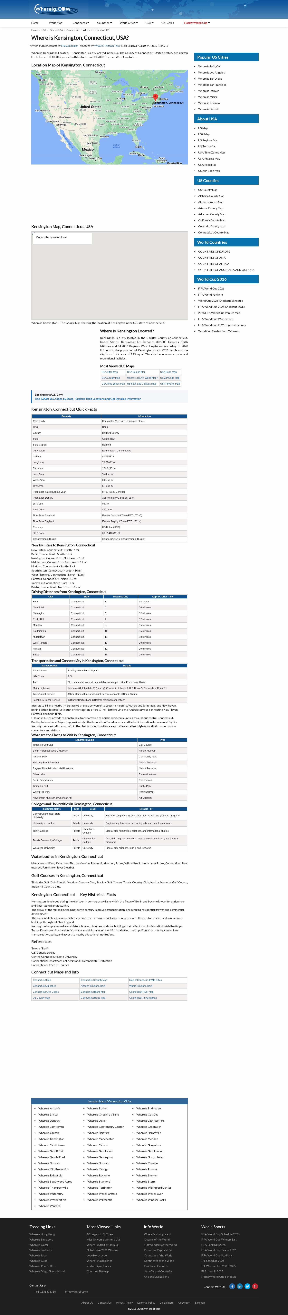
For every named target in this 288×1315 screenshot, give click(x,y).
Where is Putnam (147, 1169)
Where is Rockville (98, 1175)
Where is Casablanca (99, 1260)
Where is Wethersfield (52, 1199)
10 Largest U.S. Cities (100, 1234)
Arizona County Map (210, 208)
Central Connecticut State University (54, 956)
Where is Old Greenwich (53, 1169)
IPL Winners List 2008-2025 (218, 1266)
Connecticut (72, 29)
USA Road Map (168, 372)
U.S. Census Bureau (43, 952)
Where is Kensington (51, 1138)
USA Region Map (136, 372)
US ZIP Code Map (169, 378)
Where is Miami (207, 96)
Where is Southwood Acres (55, 1181)
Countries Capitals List (158, 1250)
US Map (203, 128)
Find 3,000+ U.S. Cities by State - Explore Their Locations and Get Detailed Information (88, 398)
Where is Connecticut (140, 986)
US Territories (207, 146)
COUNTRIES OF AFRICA (213, 263)
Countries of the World (158, 1255)
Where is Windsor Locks (151, 1199)
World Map (55, 22)
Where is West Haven (149, 1193)
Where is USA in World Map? (142, 378)
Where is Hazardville (148, 1132)
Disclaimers (167, 1302)
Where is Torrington (99, 1187)
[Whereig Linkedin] (240, 1286)
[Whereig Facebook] (232, 1286)
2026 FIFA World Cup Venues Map (219, 312)
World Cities (127, 22)
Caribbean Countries (156, 1266)
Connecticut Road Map (93, 997)
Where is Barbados (41, 1250)
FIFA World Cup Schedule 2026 (220, 1234)
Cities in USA (56, 29)
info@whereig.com (76, 1291)
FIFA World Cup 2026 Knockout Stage (221, 306)
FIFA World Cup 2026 (211, 288)
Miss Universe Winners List (103, 1239)
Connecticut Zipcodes (44, 986)
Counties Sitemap (98, 1271)
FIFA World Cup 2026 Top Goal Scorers (222, 325)
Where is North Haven (150, 1157)
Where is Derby (96, 1120)
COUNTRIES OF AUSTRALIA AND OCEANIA (226, 269)
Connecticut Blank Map (93, 992)
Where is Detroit (208, 109)
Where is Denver (208, 90)
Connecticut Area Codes (46, 992)
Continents (80, 22)
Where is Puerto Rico (42, 1266)
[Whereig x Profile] (247, 1286)
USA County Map (111, 378)
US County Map (41, 997)
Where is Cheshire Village (103, 1114)
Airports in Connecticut (93, 986)
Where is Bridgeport (148, 1108)
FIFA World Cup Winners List (216, 319)
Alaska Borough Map (210, 202)
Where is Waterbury (50, 1193)
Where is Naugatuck (148, 1145)
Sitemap (200, 1302)
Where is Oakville (147, 1163)
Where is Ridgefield (50, 1175)
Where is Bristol (48, 1114)
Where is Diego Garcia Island (47, 1271)
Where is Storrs (146, 1181)
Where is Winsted (49, 1205)
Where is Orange (97, 1169)
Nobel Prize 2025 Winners (103, 1250)
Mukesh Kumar (69, 45)
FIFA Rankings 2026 (213, 1244)
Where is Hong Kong (42, 1234)
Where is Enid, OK (209, 66)
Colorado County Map (211, 226)
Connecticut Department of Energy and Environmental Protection (71, 960)
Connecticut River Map (141, 992)
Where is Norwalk (49, 1163)
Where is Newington (100, 1157)
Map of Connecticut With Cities (145, 980)
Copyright (184, 1302)
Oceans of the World (157, 1239)
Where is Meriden (147, 1138)
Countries (103, 22)
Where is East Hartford (150, 1120)
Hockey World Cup (195, 22)
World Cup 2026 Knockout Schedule (220, 300)
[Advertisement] (109, 193)
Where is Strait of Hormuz (102, 1244)
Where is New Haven (100, 1151)
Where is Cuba (38, 1260)
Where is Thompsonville (53, 1187)
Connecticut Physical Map (143, 997)
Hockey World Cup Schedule (218, 1276)
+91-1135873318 (45, 1291)
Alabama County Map (211, 196)
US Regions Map (208, 140)
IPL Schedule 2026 (212, 1260)
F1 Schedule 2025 (212, 1271)
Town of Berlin (40, 948)
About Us (87, 1302)
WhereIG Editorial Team (107, 45)
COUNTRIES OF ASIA (212, 257)
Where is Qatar (38, 1244)
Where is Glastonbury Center (105, 1126)
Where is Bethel (97, 1108)
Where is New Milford (51, 1157)
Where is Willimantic (99, 1199)
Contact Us (105, 1302)
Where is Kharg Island (157, 1234)
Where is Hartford (98, 1132)
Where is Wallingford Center (153, 1187)
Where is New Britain (51, 1151)
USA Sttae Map (110, 372)
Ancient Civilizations (156, 1276)
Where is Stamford (98, 1181)
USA (44, 29)
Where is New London (149, 1151)
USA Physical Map (170, 383)
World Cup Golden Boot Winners (218, 331)
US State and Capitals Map (141, 383)
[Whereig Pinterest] (255, 1286)
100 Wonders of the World (160, 1244)
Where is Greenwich (148, 1126)
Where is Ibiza (38, 1255)
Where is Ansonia (49, 1108)
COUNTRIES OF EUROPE (214, 251)
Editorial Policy (146, 1302)
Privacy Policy (124, 1302)
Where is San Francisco (212, 84)
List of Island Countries (158, 1271)
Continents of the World (159, 1260)
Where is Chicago (209, 103)
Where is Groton (48, 1132)
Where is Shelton (147, 1175)
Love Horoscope (97, 1255)
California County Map (212, 220)
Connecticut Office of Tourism (50, 965)
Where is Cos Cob (147, 1114)
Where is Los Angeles (211, 72)
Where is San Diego (210, 78)
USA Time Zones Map (113, 383)
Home (35, 22)
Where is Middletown (51, 1145)
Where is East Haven (51, 1126)
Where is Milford (97, 1145)
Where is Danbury (49, 1120)
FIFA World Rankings (211, 294)
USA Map (204, 134)
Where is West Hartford (102, 1193)
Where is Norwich (98, 1163)
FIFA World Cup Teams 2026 (218, 1250)
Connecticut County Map (94, 980)
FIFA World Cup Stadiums (217, 1255)
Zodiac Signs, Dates (99, 1266)
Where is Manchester (100, 1138)
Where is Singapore (41, 1239)
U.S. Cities (167, 22)
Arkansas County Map (211, 214)
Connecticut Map (42, 980)
